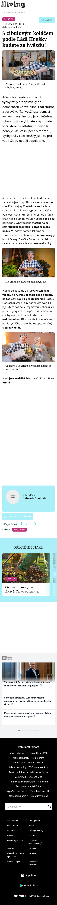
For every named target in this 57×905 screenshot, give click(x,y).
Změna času (19, 762)
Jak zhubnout (17, 753)
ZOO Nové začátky (38, 767)
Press (31, 825)
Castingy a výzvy (35, 830)
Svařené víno (35, 776)
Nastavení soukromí (33, 863)
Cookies (10, 848)
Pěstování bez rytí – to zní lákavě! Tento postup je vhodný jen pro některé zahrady (23, 589)
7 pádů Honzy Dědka (37, 772)
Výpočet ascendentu (17, 791)
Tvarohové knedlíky (40, 791)
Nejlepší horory (21, 757)
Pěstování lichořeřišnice (28, 786)
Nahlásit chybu (13, 861)
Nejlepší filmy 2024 (37, 753)
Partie (31, 762)
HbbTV (10, 835)
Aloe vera (43, 781)
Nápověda (33, 848)
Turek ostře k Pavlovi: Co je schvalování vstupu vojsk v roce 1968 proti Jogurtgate (27, 684)
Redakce (32, 853)
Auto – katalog (17, 772)
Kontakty (32, 835)
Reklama (11, 830)
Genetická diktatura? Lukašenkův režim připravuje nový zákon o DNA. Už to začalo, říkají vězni (28, 701)
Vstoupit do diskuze (19, 516)
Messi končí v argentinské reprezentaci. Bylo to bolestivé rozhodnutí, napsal (27, 715)
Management (34, 820)
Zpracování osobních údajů (35, 842)
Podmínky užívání (15, 840)
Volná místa (12, 825)
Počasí (40, 762)
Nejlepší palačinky (18, 796)
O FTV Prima (12, 820)
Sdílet (45, 21)
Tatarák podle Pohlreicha (22, 781)
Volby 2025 (20, 776)
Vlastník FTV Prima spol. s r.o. (15, 855)
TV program (38, 757)
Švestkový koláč (39, 796)
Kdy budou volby (17, 767)
